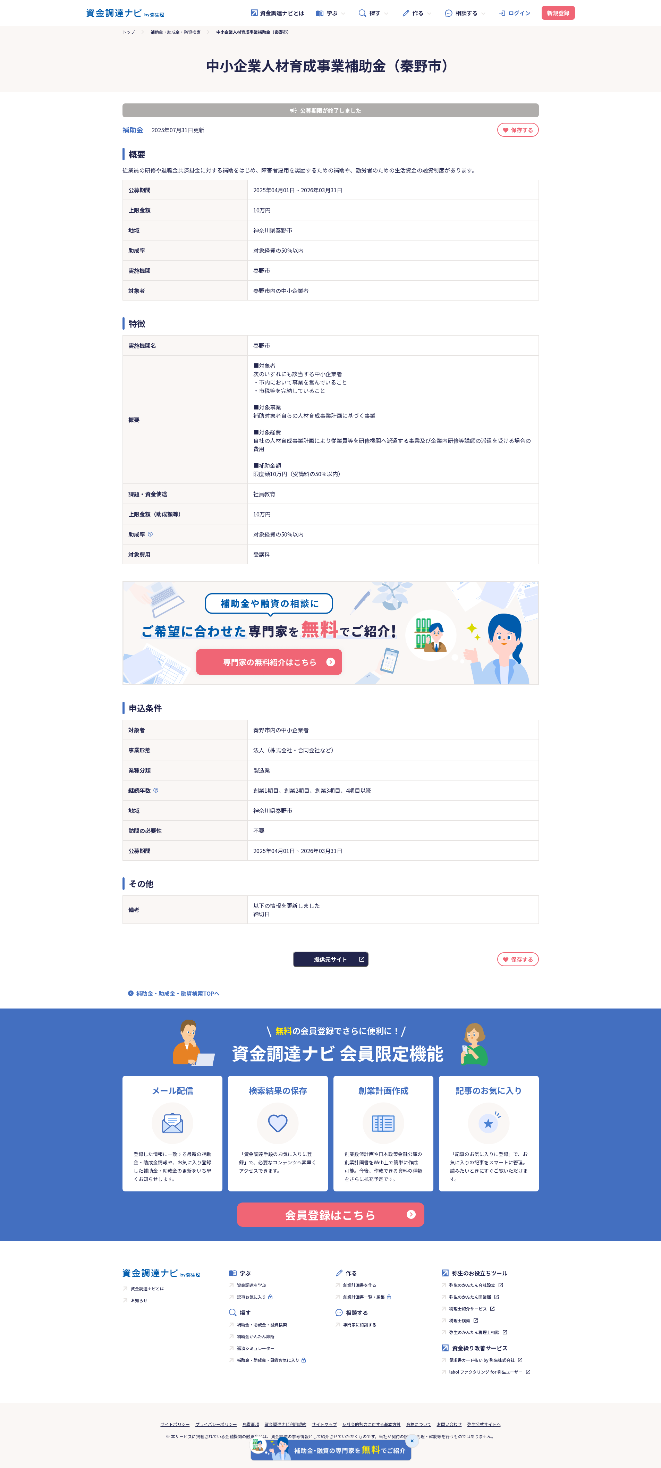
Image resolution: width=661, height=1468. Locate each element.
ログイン (519, 13)
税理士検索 (459, 1320)
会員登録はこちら (330, 1215)
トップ (128, 32)
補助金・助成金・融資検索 (176, 32)
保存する (522, 130)
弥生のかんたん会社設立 (472, 1285)
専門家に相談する (359, 1324)
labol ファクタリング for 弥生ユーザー (486, 1372)
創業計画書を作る (359, 1285)
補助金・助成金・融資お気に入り (268, 1360)
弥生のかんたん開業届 (470, 1297)
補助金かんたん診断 (255, 1336)
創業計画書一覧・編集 (364, 1297)
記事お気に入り (251, 1297)
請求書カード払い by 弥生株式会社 (482, 1360)
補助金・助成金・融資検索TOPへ (178, 993)
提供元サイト (330, 959)
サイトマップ (324, 1424)
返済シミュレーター (255, 1348)
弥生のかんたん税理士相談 (474, 1332)
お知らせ (139, 1300)
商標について (418, 1424)
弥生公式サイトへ (484, 1424)
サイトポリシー (175, 1424)
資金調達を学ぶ (251, 1285)
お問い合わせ (449, 1424)
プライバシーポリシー (216, 1424)
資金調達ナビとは (282, 13)
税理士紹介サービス (468, 1308)
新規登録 (558, 13)
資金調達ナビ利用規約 (285, 1424)
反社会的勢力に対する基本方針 (371, 1424)
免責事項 (251, 1424)
